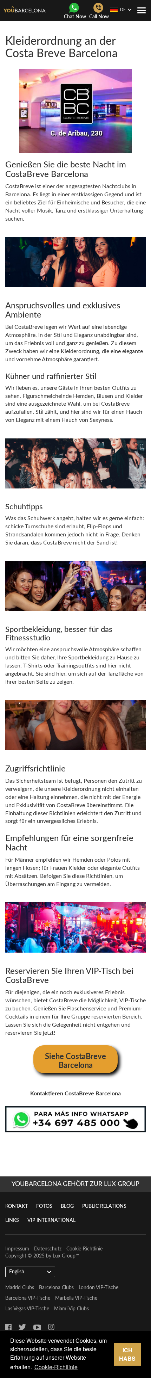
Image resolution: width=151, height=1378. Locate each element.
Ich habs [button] (127, 1354)
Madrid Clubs (19, 1287)
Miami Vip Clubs (71, 1308)
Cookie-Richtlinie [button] (56, 1367)
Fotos (44, 1206)
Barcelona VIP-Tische (27, 1298)
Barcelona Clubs (56, 1287)
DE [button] (123, 10)
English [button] (16, 1271)
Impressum (17, 1249)
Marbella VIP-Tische (76, 1298)
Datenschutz (47, 1249)
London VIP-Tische (98, 1287)
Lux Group (64, 1256)
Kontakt (16, 1206)
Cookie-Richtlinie (84, 1249)
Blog (67, 1206)
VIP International (51, 1220)
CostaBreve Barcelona (46, 174)
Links (12, 1220)
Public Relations (104, 1206)
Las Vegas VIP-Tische (27, 1308)
